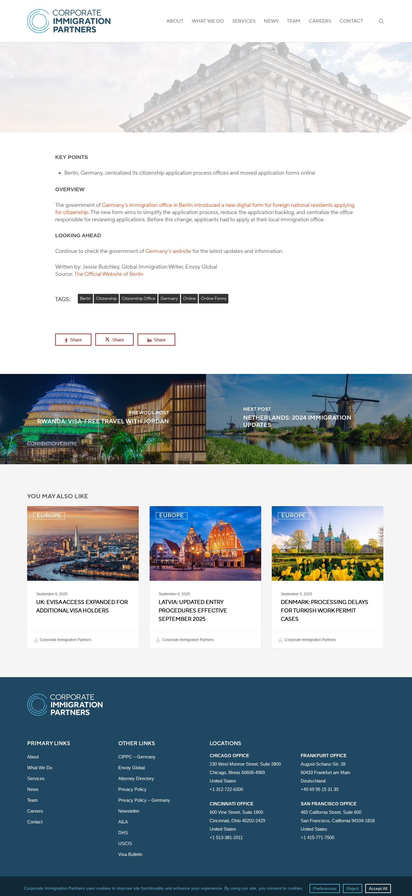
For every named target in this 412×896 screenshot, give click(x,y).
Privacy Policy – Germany (144, 800)
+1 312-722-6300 (226, 789)
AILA (123, 821)
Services (36, 778)
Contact (35, 821)
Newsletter (128, 811)
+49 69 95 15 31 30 (319, 789)
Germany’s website (168, 251)
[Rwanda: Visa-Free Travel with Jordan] (103, 419)
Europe (206, 98)
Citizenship (106, 298)
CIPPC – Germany (137, 756)
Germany (169, 298)
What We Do (39, 767)
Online (189, 298)
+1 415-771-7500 (317, 837)
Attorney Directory (136, 778)
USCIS (125, 843)
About (33, 756)
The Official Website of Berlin (108, 274)
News (33, 789)
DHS (123, 832)
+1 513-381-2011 (226, 837)
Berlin (85, 298)
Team (32, 800)
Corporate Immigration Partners (65, 640)
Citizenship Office (138, 298)
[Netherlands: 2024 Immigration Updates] (309, 419)
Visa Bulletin (130, 854)
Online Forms (213, 298)
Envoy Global (131, 767)
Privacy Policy (132, 789)
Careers (35, 811)
